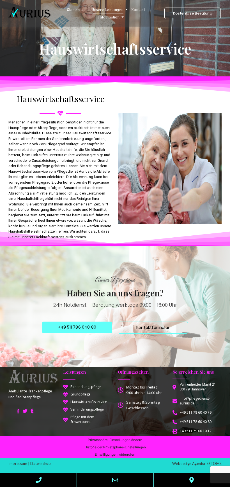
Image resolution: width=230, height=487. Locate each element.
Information (108, 17)
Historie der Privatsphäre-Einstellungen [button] (115, 447)
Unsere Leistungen (107, 9)
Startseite (75, 9)
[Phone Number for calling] (38, 480)
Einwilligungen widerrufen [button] (115, 454)
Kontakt (138, 9)
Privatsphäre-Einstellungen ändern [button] (115, 440)
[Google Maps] (192, 480)
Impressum (17, 463)
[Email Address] (115, 480)
